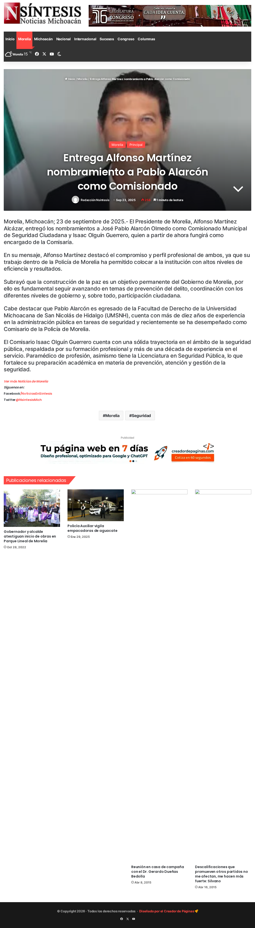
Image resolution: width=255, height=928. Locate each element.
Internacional (85, 39)
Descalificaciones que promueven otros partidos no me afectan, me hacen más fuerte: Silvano (221, 874)
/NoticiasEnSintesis (36, 393)
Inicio (10, 39)
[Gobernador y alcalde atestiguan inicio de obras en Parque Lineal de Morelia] (32, 508)
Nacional (63, 39)
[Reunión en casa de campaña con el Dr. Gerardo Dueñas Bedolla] (159, 675)
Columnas (146, 39)
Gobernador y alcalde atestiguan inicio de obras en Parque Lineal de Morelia (30, 536)
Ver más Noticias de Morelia (26, 381)
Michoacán (43, 39)
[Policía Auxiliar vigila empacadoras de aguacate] (95, 505)
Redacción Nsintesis (95, 200)
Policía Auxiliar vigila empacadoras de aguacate (92, 528)
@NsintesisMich (29, 399)
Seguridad (141, 415)
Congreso (126, 39)
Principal (135, 145)
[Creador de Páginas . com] (127, 452)
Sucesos (107, 39)
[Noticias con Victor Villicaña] (42, 13)
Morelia (24, 39)
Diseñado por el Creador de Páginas (167, 911)
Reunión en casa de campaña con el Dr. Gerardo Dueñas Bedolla (157, 871)
